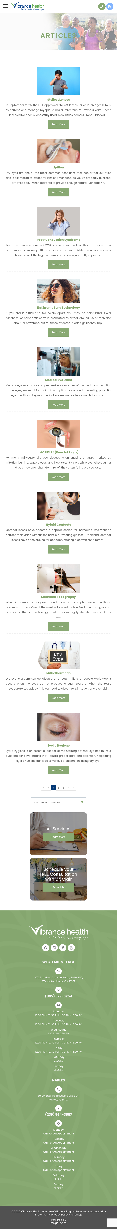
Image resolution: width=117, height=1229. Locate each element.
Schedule (58, 887)
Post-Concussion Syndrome (58, 240)
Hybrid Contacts (58, 525)
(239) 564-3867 (58, 1114)
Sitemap (76, 1214)
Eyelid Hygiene (59, 745)
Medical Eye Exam (58, 380)
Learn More (58, 837)
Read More (58, 124)
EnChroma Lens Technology (58, 307)
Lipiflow (58, 167)
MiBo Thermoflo (58, 673)
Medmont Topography (58, 597)
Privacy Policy (59, 1214)
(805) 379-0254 (58, 996)
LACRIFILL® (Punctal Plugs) (58, 452)
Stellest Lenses (58, 100)
